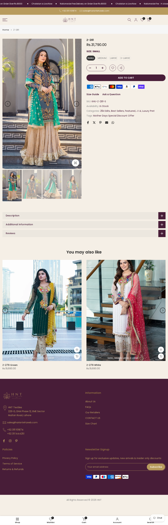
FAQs (88, 407)
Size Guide (92, 94)
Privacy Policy (10, 458)
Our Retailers (92, 412)
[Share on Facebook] (87, 122)
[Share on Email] (106, 122)
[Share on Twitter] (94, 122)
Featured (130, 111)
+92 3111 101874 (69, 10)
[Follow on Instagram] (10, 441)
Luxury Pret (148, 111)
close (165, 4)
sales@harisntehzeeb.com (96, 10)
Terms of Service (12, 463)
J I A (138, 111)
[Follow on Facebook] (3, 441)
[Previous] (7, 104)
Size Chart (91, 423)
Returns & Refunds (13, 469)
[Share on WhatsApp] (112, 122)
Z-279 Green (10, 365)
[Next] (76, 104)
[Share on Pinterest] (100, 122)
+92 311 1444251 (15, 433)
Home (5, 30)
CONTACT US (92, 418)
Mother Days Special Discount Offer (113, 115)
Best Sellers (117, 111)
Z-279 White (93, 365)
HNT (99, 500)
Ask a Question (111, 94)
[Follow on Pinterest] (16, 441)
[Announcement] (32, 3)
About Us (90, 401)
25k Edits (105, 111)
